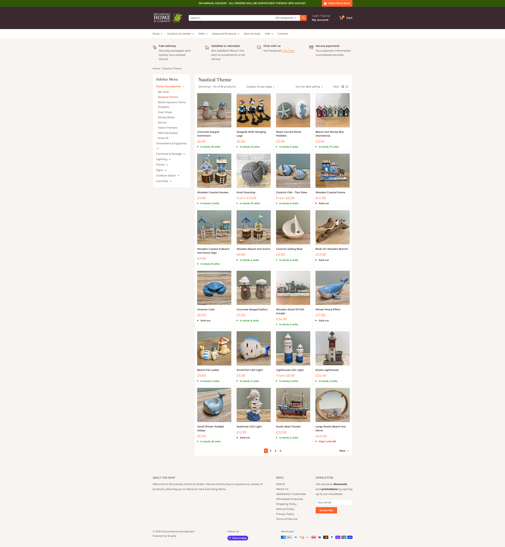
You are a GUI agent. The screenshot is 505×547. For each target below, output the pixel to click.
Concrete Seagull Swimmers (208, 133)
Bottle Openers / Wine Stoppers (172, 105)
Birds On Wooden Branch (331, 248)
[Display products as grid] (343, 87)
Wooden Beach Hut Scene (253, 248)
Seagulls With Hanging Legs (251, 133)
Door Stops (165, 112)
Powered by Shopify (164, 536)
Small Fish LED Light (250, 370)
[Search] (303, 18)
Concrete (162, 181)
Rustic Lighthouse (327, 370)
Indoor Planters (167, 127)
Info (267, 33)
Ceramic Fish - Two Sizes (291, 192)
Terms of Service (286, 519)
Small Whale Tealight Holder (210, 428)
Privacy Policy (285, 514)
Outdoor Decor (166, 175)
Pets (201, 33)
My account (320, 19)
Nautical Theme (172, 68)
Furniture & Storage (169, 153)
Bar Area (163, 91)
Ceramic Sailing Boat (289, 248)
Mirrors (162, 122)
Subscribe (326, 510)
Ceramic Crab (205, 309)
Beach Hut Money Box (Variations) (329, 133)
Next (342, 450)
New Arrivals (252, 33)
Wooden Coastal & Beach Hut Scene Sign (213, 250)
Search (280, 484)
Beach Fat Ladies (208, 370)
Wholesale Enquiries (289, 499)
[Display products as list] (347, 87)
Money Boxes (166, 117)
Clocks (160, 164)
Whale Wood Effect (327, 309)
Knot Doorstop (246, 192)
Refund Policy (285, 509)
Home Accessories (168, 86)
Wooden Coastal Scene (330, 192)
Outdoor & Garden (179, 33)
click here (288, 50)
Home (156, 68)
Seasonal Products (224, 33)
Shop (156, 33)
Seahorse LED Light (249, 426)
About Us (282, 489)
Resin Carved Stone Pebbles (288, 133)
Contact (283, 33)
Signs (160, 170)
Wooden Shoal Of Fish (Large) (290, 311)
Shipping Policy (286, 504)
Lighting (162, 159)
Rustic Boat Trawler (288, 426)
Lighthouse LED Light (290, 370)
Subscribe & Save (339, 3)
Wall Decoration (168, 132)
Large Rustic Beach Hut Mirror (330, 428)
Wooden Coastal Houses (212, 192)
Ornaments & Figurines (171, 143)
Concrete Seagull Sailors (252, 309)
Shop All (163, 138)
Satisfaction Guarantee (291, 494)
